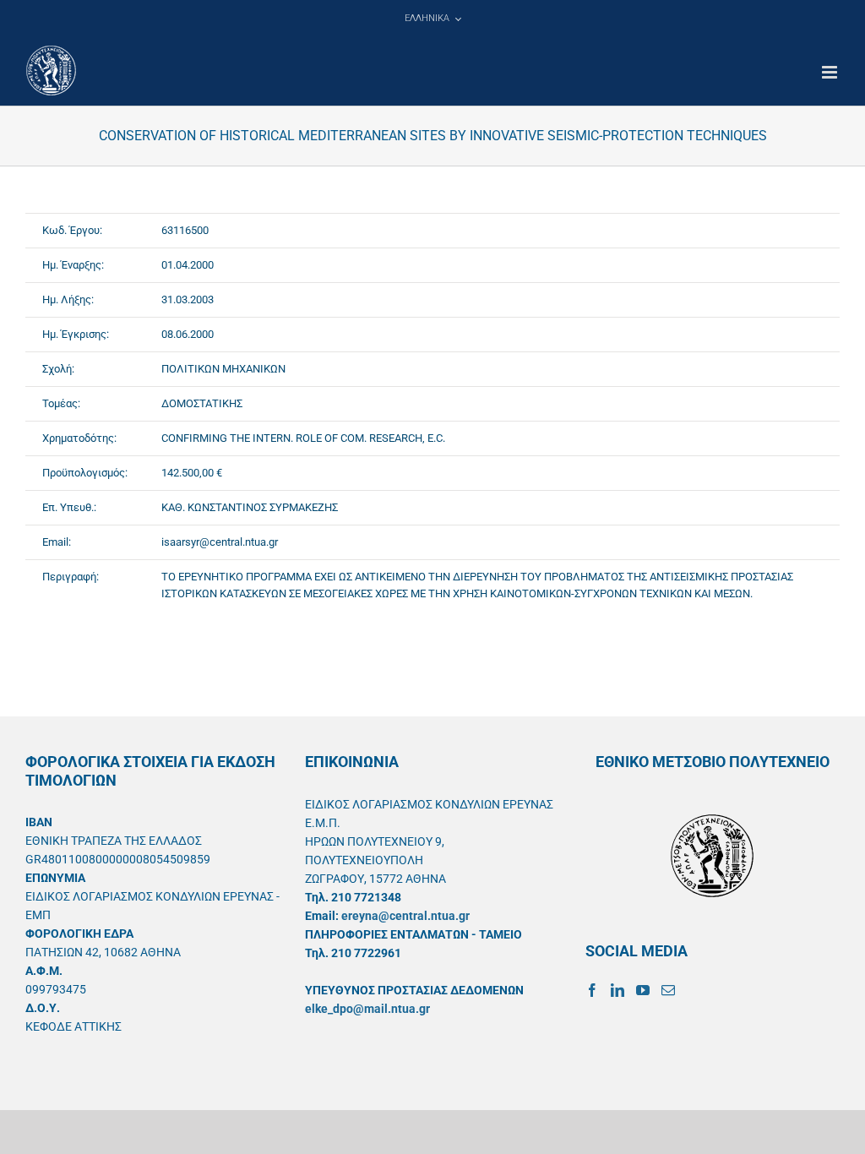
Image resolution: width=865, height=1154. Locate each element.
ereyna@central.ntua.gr (405, 916)
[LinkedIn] (617, 990)
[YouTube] (643, 990)
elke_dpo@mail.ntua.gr (367, 1008)
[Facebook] (592, 990)
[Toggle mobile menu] (831, 72)
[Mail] (668, 990)
